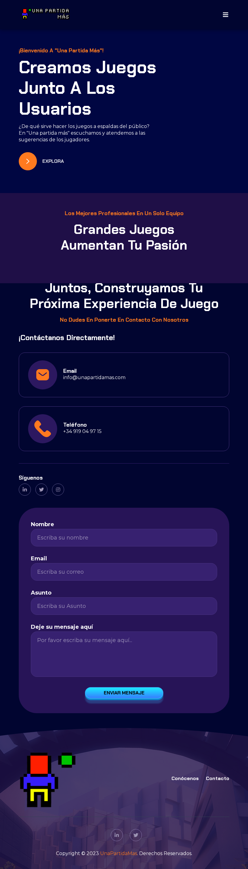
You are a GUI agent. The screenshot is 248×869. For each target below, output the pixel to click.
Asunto (41, 592)
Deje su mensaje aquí (62, 627)
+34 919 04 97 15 (82, 431)
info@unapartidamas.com (94, 377)
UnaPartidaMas (118, 853)
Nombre (42, 524)
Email (39, 558)
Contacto (217, 778)
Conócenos (185, 778)
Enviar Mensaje (124, 693)
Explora (53, 161)
